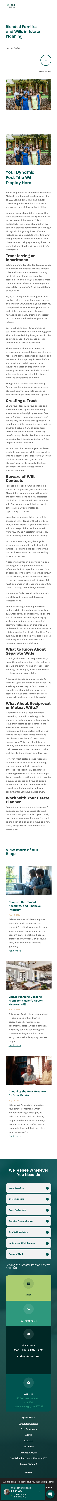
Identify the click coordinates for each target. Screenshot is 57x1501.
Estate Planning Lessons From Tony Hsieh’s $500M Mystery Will (26, 1000)
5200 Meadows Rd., (28, 1398)
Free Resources (29, 1429)
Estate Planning (28, 1464)
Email (28, 1294)
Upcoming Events (28, 1423)
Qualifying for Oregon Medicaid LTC (28, 1458)
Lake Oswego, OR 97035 (28, 1406)
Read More (45, 71)
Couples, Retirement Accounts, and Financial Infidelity (25, 905)
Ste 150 (28, 1402)
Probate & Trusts (28, 1452)
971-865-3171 (29, 1321)
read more (15, 950)
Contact (28, 1440)
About (28, 1435)
